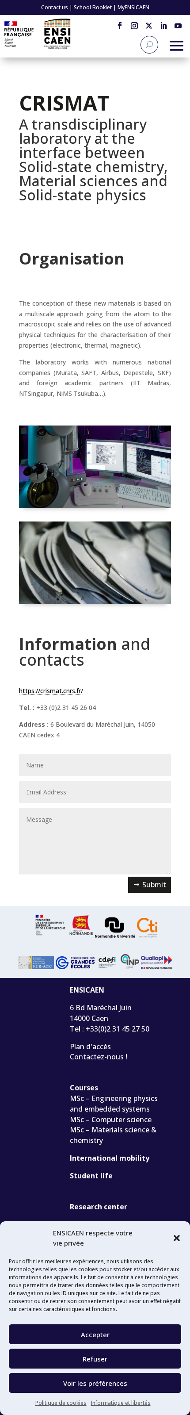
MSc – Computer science (111, 1119)
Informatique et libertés (121, 1403)
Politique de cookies (61, 1403)
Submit (154, 885)
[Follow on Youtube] (177, 25)
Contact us (54, 7)
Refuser (95, 1358)
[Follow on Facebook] (119, 25)
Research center (98, 1207)
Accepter (95, 1334)
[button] (176, 1238)
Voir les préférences (95, 1383)
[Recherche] (149, 45)
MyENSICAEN (133, 7)
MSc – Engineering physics (114, 1098)
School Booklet (93, 7)
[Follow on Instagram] (134, 25)
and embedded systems (110, 1109)
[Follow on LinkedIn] (163, 25)
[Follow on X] (148, 25)
